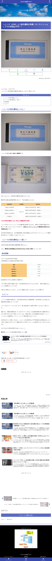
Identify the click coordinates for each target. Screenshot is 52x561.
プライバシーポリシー (9, 556)
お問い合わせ (43, 556)
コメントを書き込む (26, 515)
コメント (6, 103)
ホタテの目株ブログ (26, 1)
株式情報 (6, 101)
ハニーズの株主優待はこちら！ (12, 97)
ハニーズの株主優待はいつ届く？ (12, 99)
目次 (24, 95)
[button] (34, 73)
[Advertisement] (26, 83)
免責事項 (26, 556)
